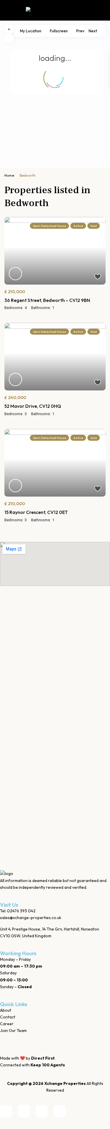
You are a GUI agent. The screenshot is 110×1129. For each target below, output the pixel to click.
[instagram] (60, 1111)
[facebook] (6, 1111)
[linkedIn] (24, 1111)
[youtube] (42, 1111)
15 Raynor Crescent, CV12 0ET (36, 512)
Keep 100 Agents (48, 1065)
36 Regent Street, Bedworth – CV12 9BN (47, 300)
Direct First (43, 1058)
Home (9, 175)
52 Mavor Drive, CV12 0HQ (32, 406)
